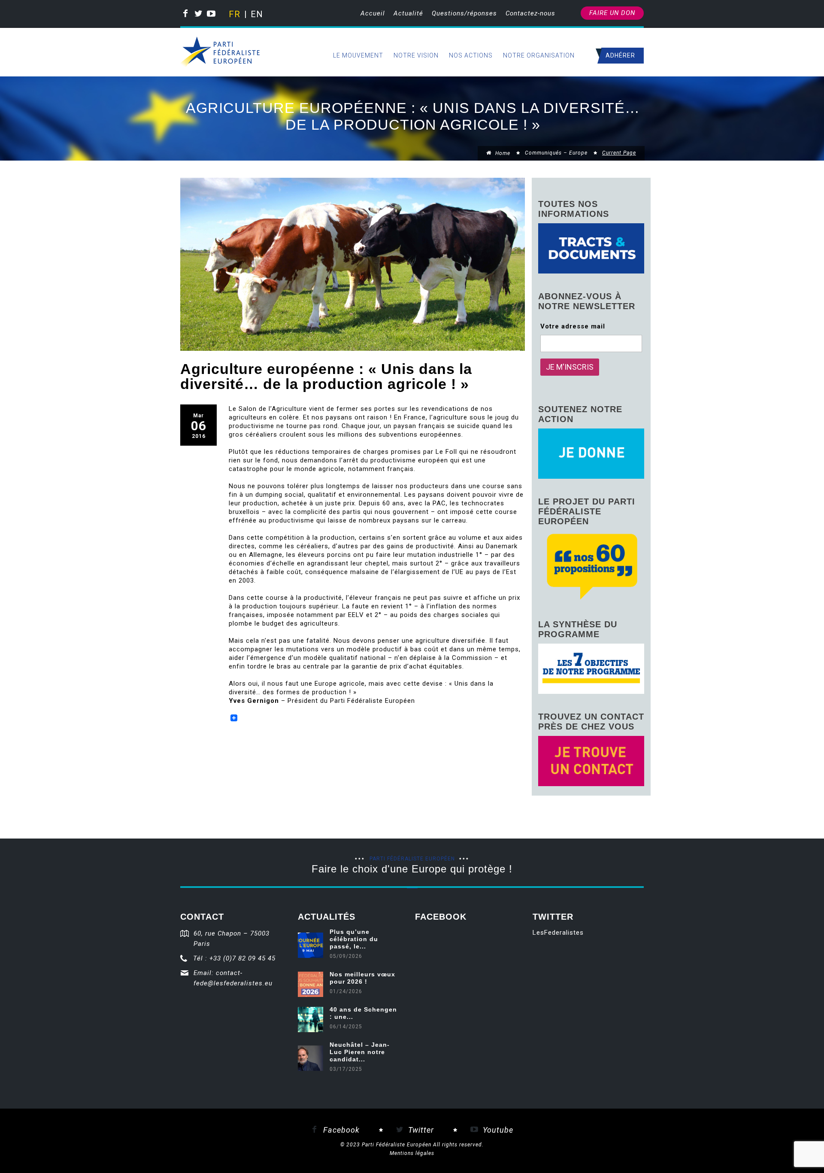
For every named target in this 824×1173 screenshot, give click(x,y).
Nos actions (471, 55)
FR (234, 14)
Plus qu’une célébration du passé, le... (354, 939)
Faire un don (612, 13)
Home (502, 153)
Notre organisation (539, 55)
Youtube (497, 1129)
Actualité (408, 13)
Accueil (372, 13)
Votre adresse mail (572, 326)
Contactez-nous (530, 13)
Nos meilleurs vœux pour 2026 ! (362, 978)
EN (256, 14)
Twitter (420, 1129)
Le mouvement (358, 55)
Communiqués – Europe (556, 153)
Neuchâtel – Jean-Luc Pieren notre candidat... (360, 1052)
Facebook (340, 1129)
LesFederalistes (558, 932)
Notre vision (416, 55)
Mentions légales (412, 1153)
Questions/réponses (464, 13)
